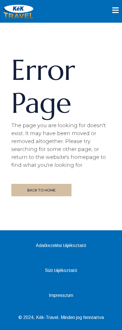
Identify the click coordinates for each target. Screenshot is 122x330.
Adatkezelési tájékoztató (61, 245)
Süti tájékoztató (61, 270)
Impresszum (61, 295)
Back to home (41, 190)
